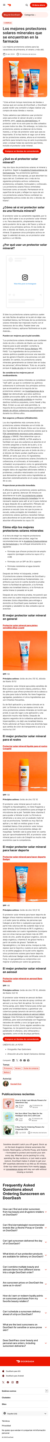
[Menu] (4, 5)
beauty (43, 1166)
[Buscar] (26, 5)
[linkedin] (13, 1060)
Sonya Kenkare (31, 348)
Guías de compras (31, 1068)
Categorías (29, 15)
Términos (6, 1421)
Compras (8, 23)
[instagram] (12, 1383)
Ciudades (6, 1397)
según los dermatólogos (26, 121)
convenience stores (14, 1169)
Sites (4, 1404)
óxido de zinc (18, 368)
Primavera (8, 1068)
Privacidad (6, 1425)
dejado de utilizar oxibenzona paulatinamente (23, 410)
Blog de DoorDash (12, 15)
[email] (24, 1060)
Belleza (7, 1072)
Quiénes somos (9, 1391)
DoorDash (10, 1437)
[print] (28, 1060)
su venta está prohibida (21, 399)
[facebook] (20, 1060)
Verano (18, 1068)
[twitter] (3, 1383)
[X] (17, 1060)
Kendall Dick (15, 1084)
